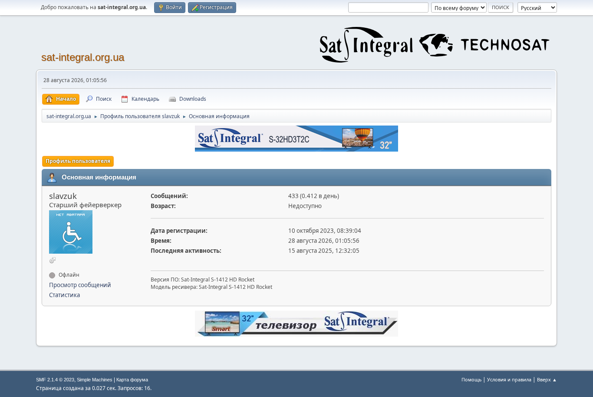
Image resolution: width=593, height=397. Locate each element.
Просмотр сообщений (80, 285)
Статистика (64, 295)
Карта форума (132, 379)
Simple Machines (94, 379)
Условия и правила (509, 379)
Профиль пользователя (78, 161)
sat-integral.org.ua (82, 57)
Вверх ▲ (547, 379)
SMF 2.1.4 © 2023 (55, 379)
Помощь (471, 379)
